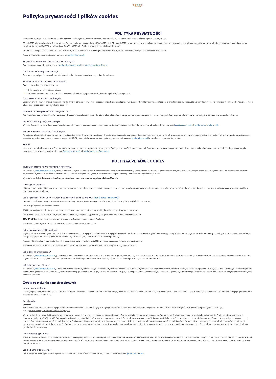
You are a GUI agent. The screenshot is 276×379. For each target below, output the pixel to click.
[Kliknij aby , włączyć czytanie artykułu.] (25, 25)
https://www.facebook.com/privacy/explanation (103, 324)
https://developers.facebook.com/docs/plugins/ (49, 310)
